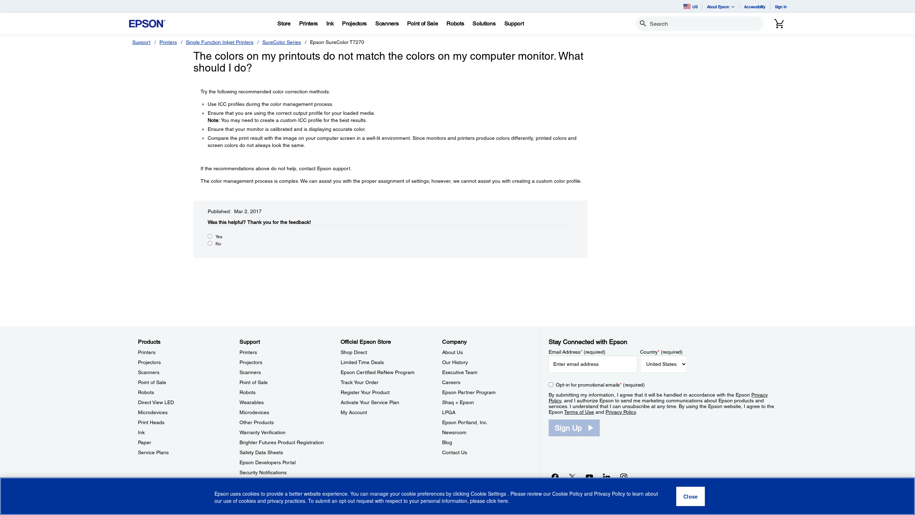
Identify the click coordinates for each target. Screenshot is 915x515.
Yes (219, 236)
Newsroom (454, 432)
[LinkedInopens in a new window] (606, 476)
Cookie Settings (489, 493)
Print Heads (151, 422)
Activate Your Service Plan (370, 402)
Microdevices (153, 412)
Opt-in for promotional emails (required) (600, 385)
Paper (144, 442)
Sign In (781, 6)
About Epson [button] (718, 6)
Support (141, 42)
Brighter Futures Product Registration (281, 442)
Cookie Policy (567, 493)
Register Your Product (365, 392)
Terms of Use (579, 412)
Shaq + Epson (458, 402)
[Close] (690, 496)
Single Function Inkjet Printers (219, 42)
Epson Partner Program (469, 392)
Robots (146, 392)
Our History (455, 362)
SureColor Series (281, 42)
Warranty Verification (262, 432)
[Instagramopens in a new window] (623, 476)
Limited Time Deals (362, 362)
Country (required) (661, 352)
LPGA (448, 412)
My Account (354, 412)
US (695, 6)
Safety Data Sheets (261, 452)
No (218, 243)
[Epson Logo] (147, 23)
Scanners (148, 372)
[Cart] (779, 23)
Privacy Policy (620, 412)
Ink (141, 432)
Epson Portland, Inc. (465, 422)
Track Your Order (360, 382)
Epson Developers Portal (267, 462)
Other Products (256, 422)
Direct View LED (156, 402)
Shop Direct (354, 352)
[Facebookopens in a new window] (555, 476)
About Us (452, 352)
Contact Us (454, 452)
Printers (168, 42)
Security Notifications (263, 472)
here (503, 501)
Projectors (149, 362)
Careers (451, 382)
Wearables (251, 402)
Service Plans (153, 452)
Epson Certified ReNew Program (378, 372)
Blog (447, 442)
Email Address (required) (577, 352)
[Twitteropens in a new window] (572, 476)
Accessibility (755, 6)
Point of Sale (152, 382)
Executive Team (460, 372)
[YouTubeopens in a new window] (589, 476)
